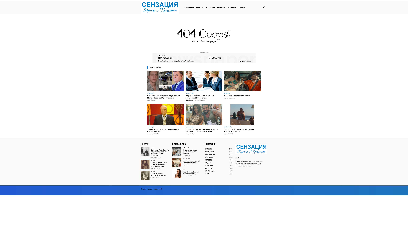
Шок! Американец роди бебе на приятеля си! (191, 162)
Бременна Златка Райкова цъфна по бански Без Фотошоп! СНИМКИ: (202, 130)
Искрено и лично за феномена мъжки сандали (190, 151)
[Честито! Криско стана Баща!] (242, 81)
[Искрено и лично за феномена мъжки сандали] (176, 151)
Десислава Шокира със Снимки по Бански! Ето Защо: (239, 130)
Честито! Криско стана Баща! (237, 96)
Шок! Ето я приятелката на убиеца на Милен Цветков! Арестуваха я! (163, 97)
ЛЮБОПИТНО (187, 158)
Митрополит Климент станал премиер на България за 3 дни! (159, 164)
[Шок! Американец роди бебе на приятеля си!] (176, 162)
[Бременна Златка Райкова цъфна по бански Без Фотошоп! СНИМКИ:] (204, 114)
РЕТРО (153, 148)
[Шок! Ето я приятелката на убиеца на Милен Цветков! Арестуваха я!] (165, 81)
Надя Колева (189, 100)
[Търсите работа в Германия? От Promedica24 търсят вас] (204, 81)
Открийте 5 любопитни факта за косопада (191, 173)
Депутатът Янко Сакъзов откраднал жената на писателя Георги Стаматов (160, 152)
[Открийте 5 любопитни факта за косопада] (176, 173)
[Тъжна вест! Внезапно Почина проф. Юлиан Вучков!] (165, 114)
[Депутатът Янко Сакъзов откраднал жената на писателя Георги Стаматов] (145, 151)
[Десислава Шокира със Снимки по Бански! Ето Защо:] (242, 114)
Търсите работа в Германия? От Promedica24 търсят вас (200, 97)
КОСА (184, 169)
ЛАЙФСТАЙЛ (189, 93)
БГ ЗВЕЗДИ (150, 93)
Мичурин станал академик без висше (158, 174)
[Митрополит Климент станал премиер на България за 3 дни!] (145, 164)
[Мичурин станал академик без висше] (145, 175)
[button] (264, 7)
